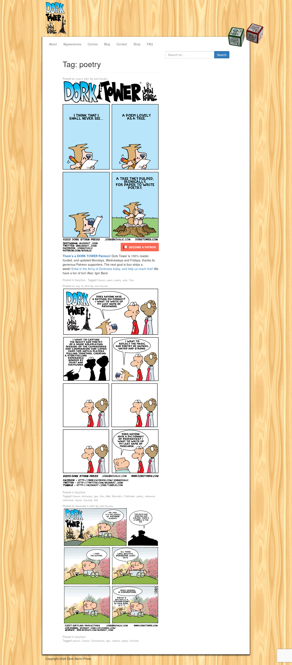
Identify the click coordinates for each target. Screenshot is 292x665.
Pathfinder (129, 496)
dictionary (87, 496)
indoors (116, 640)
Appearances (72, 44)
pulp (125, 280)
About (53, 44)
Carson (101, 280)
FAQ (150, 44)
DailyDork (80, 280)
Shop (136, 44)
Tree (131, 280)
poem (110, 280)
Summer (134, 640)
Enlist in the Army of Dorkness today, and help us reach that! (112, 269)
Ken (102, 496)
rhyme (78, 500)
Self (96, 500)
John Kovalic (101, 78)
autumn (76, 640)
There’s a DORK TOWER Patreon (86, 256)
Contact (122, 44)
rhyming (87, 500)
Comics (93, 44)
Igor (96, 496)
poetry (117, 280)
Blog (107, 44)
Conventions (98, 640)
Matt (108, 496)
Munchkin (117, 496)
